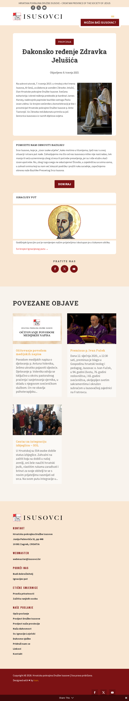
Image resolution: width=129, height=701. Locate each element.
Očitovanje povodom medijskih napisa (31, 352)
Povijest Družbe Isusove (26, 618)
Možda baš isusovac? (100, 22)
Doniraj (64, 184)
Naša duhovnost (22, 628)
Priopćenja (64, 41)
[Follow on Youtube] (74, 269)
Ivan (36, 680)
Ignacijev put (20, 578)
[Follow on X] (64, 269)
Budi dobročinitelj (23, 573)
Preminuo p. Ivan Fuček (87, 350)
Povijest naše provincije (26, 623)
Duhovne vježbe (22, 638)
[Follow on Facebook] (55, 269)
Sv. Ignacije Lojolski (24, 633)
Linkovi (17, 648)
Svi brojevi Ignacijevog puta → (32, 248)
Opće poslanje (21, 613)
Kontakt (17, 653)
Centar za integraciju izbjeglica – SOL (31, 443)
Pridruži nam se (21, 643)
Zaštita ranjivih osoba (25, 598)
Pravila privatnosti (23, 593)
